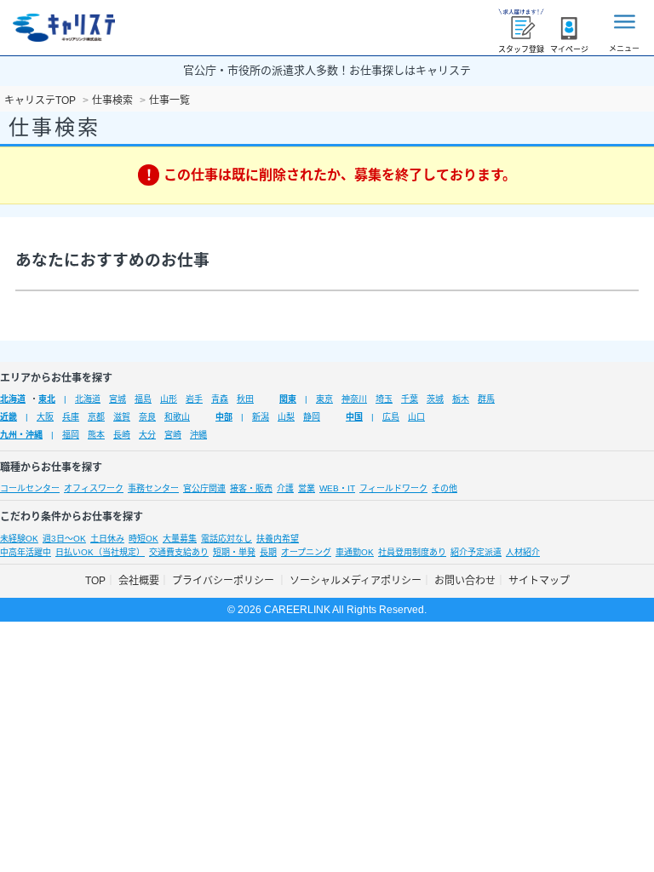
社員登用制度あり (412, 552)
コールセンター (30, 488)
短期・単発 (234, 552)
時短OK (143, 538)
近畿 (8, 417)
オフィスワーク (93, 488)
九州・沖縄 (21, 434)
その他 (444, 488)
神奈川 (354, 399)
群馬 (486, 399)
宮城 (117, 399)
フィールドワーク (393, 488)
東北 (46, 399)
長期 (268, 552)
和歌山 (177, 417)
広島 (390, 417)
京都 (96, 417)
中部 (223, 417)
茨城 (435, 399)
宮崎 (172, 434)
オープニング (306, 552)
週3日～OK (64, 538)
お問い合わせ (465, 581)
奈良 (147, 417)
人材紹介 (523, 552)
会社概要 (138, 581)
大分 (147, 434)
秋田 (245, 399)
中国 (354, 417)
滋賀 (121, 417)
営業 (306, 488)
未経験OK (19, 538)
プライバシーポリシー (224, 581)
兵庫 (70, 417)
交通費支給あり (179, 552)
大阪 (45, 417)
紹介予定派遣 (476, 552)
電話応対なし (226, 538)
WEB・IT (337, 488)
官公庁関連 (204, 488)
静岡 (311, 417)
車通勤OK (355, 552)
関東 (287, 399)
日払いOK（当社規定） (100, 552)
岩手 (194, 399)
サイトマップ (539, 581)
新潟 (260, 417)
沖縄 (198, 434)
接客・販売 (251, 488)
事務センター (153, 488)
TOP (95, 581)
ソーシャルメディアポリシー (356, 581)
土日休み (107, 538)
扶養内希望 (277, 538)
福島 (143, 399)
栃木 (460, 399)
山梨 (286, 417)
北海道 (13, 399)
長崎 (121, 434)
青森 (219, 399)
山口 (416, 417)
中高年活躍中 (25, 552)
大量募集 (180, 538)
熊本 (96, 434)
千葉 (409, 399)
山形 (168, 399)
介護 (285, 488)
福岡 (70, 434)
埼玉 (384, 399)
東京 (324, 399)
